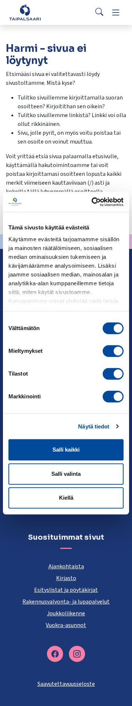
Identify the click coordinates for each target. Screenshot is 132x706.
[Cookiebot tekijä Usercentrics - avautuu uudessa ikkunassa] (93, 202)
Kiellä (66, 498)
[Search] (99, 12)
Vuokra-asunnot (66, 625)
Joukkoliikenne (66, 613)
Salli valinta (66, 474)
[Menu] (116, 12)
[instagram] (77, 654)
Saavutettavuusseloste (66, 684)
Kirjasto (66, 578)
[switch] (113, 351)
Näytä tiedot (93, 426)
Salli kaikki (66, 449)
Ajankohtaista (66, 566)
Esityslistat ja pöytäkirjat (66, 590)
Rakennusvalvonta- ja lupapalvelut (66, 602)
